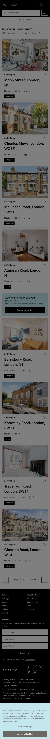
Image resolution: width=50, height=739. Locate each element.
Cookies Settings (25, 726)
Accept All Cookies (24, 734)
